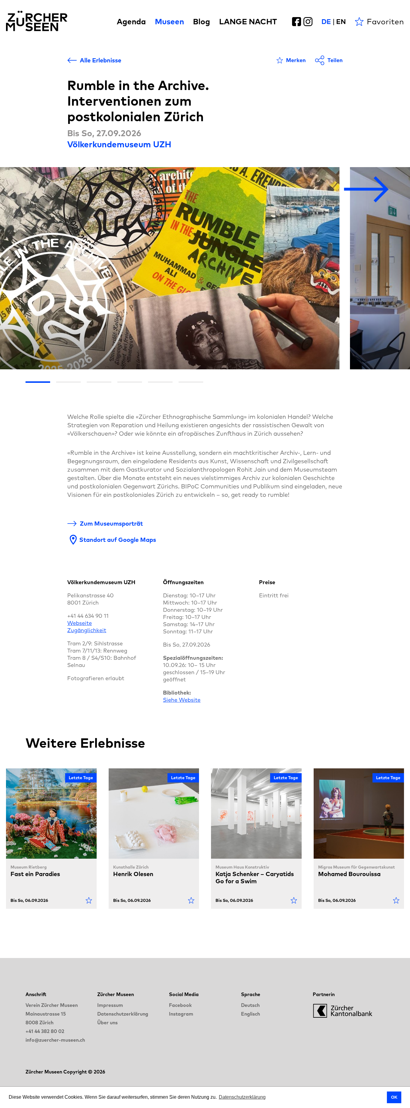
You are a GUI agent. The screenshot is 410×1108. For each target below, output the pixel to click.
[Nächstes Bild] (366, 189)
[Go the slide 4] (129, 382)
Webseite (79, 623)
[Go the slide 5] (160, 382)
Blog (201, 21)
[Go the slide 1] (38, 382)
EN (341, 21)
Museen (169, 21)
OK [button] (394, 1097)
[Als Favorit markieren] (89, 900)
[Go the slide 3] (99, 382)
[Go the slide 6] (191, 382)
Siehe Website (181, 699)
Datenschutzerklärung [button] (242, 1097)
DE (326, 21)
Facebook (180, 1005)
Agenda (131, 21)
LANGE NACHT (248, 21)
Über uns (107, 1022)
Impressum (110, 1005)
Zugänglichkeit (86, 630)
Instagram (181, 1014)
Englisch (250, 1014)
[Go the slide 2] (68, 382)
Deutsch (250, 1005)
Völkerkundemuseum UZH (119, 144)
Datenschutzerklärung (122, 1014)
